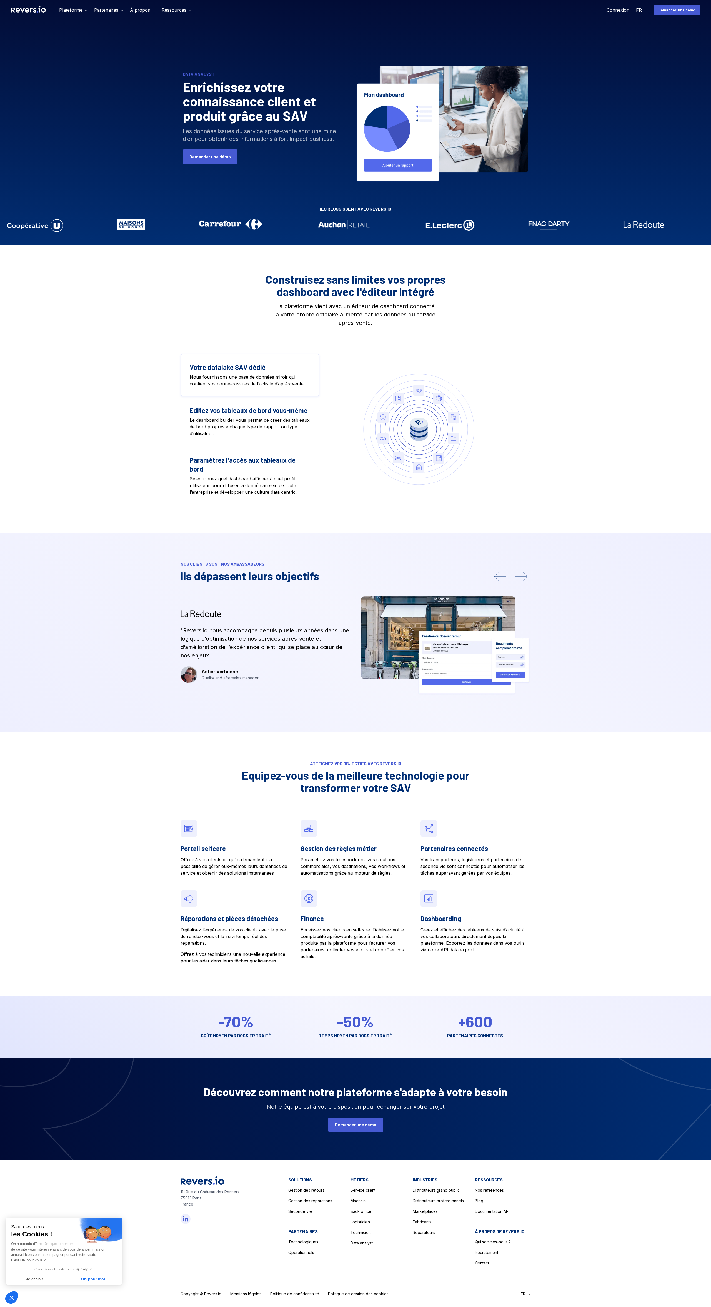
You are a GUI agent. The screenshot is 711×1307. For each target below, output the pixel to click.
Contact (482, 1263)
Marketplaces (425, 1211)
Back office (361, 1211)
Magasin (358, 1200)
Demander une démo (676, 10)
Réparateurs (424, 1232)
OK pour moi (93, 1279)
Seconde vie (300, 1211)
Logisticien (360, 1221)
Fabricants (422, 1221)
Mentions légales (245, 1293)
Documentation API (492, 1211)
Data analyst (362, 1243)
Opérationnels (301, 1252)
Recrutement (486, 1252)
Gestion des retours (306, 1190)
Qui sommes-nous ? (493, 1241)
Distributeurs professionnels (438, 1200)
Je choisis (34, 1279)
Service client (363, 1190)
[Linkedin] (186, 1219)
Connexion (618, 10)
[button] (73, 10)
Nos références (489, 1190)
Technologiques (303, 1241)
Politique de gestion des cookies (358, 1293)
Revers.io (212, 1293)
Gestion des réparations (310, 1200)
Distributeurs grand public (436, 1190)
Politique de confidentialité (294, 1293)
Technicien (361, 1232)
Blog (479, 1200)
